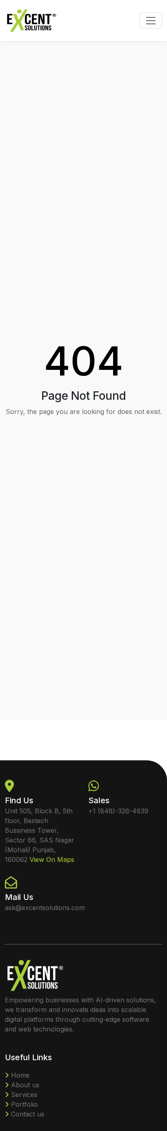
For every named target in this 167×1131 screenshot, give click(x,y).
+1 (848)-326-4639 (118, 811)
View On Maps (52, 859)
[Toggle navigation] (150, 21)
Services (23, 1095)
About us (24, 1085)
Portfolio (23, 1104)
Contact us (26, 1114)
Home (19, 1075)
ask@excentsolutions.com (45, 908)
